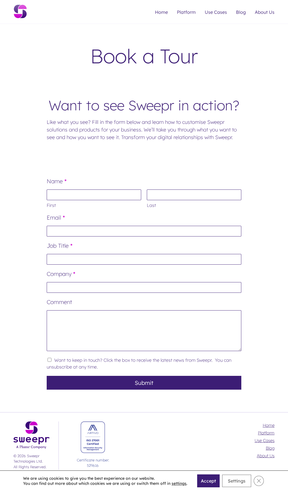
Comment (59, 301)
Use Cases (216, 12)
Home (161, 12)
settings (179, 483)
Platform (186, 12)
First (51, 205)
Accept (208, 481)
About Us (264, 12)
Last (151, 205)
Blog (241, 12)
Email (56, 217)
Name (57, 181)
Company (61, 273)
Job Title (60, 245)
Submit (144, 382)
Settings (237, 481)
